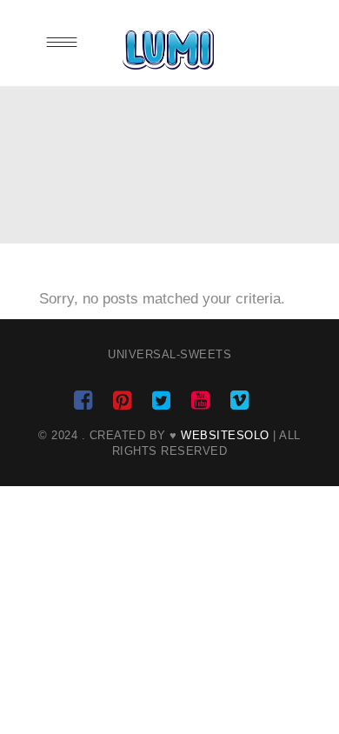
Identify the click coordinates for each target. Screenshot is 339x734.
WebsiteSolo (225, 435)
